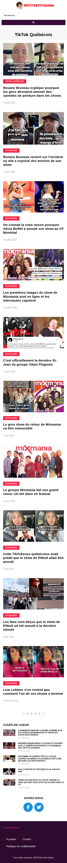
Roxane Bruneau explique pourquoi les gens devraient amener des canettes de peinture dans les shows (32, 91)
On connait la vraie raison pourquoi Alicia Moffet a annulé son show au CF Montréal (33, 228)
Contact (26, 839)
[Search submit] (33, 22)
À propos (11, 839)
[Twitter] (39, 807)
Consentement (11, 827)
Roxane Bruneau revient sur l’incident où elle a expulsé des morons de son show (33, 160)
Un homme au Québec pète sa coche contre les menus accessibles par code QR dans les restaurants (40, 758)
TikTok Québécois (33, 34)
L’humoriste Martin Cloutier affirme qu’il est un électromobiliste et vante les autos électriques (40, 732)
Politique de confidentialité (21, 846)
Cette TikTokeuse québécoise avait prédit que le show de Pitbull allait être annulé (33, 557)
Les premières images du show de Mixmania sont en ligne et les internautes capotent (30, 296)
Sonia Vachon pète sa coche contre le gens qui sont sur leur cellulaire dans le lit (41, 782)
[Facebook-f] (28, 807)
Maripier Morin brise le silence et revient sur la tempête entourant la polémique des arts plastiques (40, 745)
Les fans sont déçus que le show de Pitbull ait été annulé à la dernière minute (31, 625)
